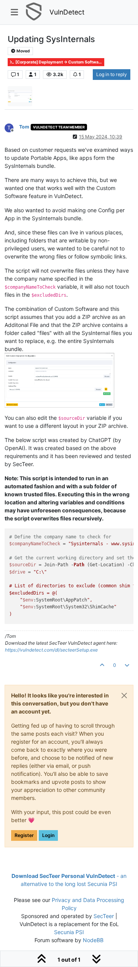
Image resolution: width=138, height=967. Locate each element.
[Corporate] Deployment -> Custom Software (58, 62)
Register (24, 835)
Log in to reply (111, 74)
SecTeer (104, 916)
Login (48, 835)
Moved (23, 51)
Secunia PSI (69, 932)
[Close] (124, 695)
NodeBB (93, 940)
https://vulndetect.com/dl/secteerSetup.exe (51, 650)
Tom (24, 127)
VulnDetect (66, 12)
